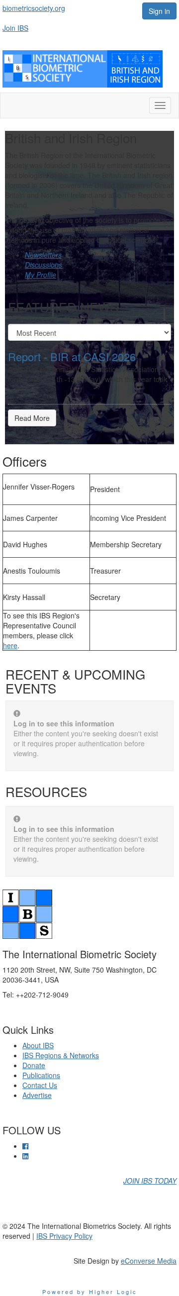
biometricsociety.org (33, 8)
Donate (33, 1065)
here (10, 645)
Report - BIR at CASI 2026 (72, 356)
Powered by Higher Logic (89, 1292)
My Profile (40, 275)
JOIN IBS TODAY (150, 1181)
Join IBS (15, 28)
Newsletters (43, 255)
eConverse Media (149, 1261)
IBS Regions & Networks (60, 1055)
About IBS (38, 1045)
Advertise (37, 1095)
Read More (32, 418)
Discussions (43, 265)
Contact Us (39, 1085)
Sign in (159, 11)
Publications (41, 1075)
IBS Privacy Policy (64, 1236)
